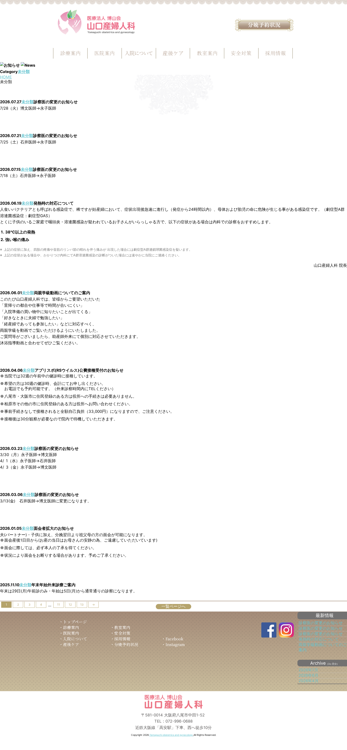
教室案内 (122, 627)
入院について (75, 639)
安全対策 (122, 633)
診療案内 (71, 627)
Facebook (174, 639)
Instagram (175, 644)
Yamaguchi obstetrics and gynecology (171, 734)
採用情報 (122, 639)
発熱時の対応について (319, 639)
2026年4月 (309, 680)
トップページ (75, 622)
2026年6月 (308, 675)
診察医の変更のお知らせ (321, 623)
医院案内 (71, 633)
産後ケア (71, 644)
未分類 (24, 71)
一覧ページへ (173, 606)
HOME (6, 77)
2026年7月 (308, 670)
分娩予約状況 (126, 644)
